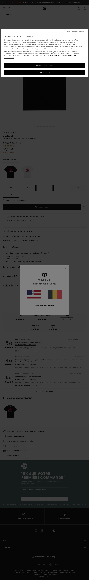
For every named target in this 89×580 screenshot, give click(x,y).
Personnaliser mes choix (44, 66)
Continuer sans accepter (75, 32)
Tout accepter (44, 73)
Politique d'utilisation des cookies (54, 56)
